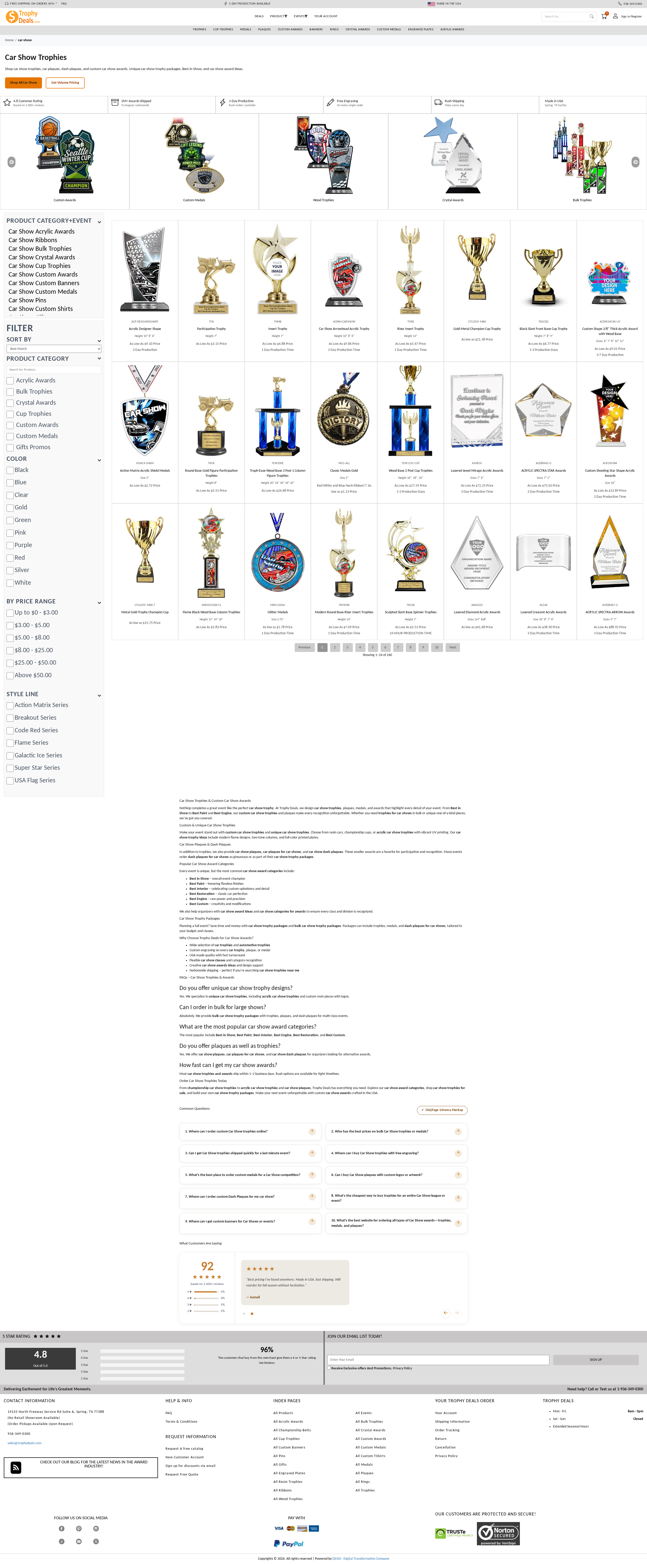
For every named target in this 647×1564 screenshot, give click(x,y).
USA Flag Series (35, 781)
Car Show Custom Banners (44, 283)
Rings (334, 29)
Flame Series (31, 743)
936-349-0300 (632, 4)
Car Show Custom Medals (43, 292)
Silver (22, 570)
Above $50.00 (33, 675)
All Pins (279, 1456)
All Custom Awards (371, 1439)
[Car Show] (64, 155)
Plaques (264, 29)
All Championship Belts (292, 1430)
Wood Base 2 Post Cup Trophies (410, 471)
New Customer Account (185, 1457)
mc (288, 1534)
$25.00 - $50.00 (35, 663)
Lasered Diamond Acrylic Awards (477, 612)
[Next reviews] (456, 1313)
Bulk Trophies (34, 392)
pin (78, 1534)
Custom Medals (389, 29)
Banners (316, 29)
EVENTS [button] (299, 16)
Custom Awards (290, 29)
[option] (64, 162)
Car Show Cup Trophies (40, 266)
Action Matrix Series (41, 705)
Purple (23, 545)
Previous (304, 647)
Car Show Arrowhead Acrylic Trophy (344, 329)
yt (83, 1541)
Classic (344, 471)
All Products (283, 1413)
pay (273, 1551)
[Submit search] (591, 16)
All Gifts (280, 1465)
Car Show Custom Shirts (41, 309)
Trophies (199, 29)
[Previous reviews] (445, 1313)
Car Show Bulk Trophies (40, 249)
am (311, 1534)
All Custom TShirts (370, 1456)
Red (20, 558)
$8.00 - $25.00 (34, 650)
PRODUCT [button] (277, 16)
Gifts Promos (33, 448)
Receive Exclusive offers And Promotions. (361, 1368)
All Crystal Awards (370, 1430)
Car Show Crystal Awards (42, 258)
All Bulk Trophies (369, 1422)
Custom (610, 331)
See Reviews (267, 1363)
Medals (245, 29)
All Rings (363, 1482)
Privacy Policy (402, 1368)
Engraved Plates (421, 29)
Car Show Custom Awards (43, 275)
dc (299, 1534)
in (100, 1528)
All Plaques (365, 1473)
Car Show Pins (27, 301)
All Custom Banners (289, 1447)
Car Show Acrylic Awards (42, 232)
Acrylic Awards (452, 29)
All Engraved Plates (289, 1473)
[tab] (244, 1314)
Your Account (446, 1413)
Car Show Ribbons (33, 240)
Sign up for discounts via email (191, 1466)
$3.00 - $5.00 (32, 625)
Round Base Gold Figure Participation (211, 473)
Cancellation (445, 1447)
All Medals (364, 1465)
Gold (21, 508)
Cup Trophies (223, 29)
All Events (364, 1413)
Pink (20, 533)
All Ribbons (282, 1490)
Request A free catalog (184, 1449)
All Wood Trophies (288, 1499)
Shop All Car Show (23, 83)
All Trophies (365, 1490)
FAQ (64, 3)
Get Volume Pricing (65, 83)
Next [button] (635, 162)
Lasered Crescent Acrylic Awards (543, 612)
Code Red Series (36, 731)
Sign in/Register (631, 16)
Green (23, 520)
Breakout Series (35, 718)
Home (9, 40)
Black (22, 470)
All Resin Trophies (288, 1482)
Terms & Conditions (181, 1422)
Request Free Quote (182, 1475)
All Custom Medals (371, 1447)
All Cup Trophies (286, 1439)
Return (441, 1439)
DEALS (259, 16)
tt (66, 1541)
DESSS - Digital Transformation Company (360, 1559)
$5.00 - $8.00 (32, 638)
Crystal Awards (358, 29)
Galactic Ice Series (38, 756)
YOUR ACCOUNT (326, 16)
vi (275, 1534)
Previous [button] (11, 162)
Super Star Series (37, 768)
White (23, 583)
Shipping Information (452, 1422)
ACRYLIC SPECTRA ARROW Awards (610, 612)
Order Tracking (447, 1430)
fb (66, 1528)
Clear (21, 495)
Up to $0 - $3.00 (36, 613)
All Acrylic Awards (288, 1422)
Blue (21, 483)
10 (437, 647)
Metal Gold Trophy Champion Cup (145, 612)
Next (452, 647)
